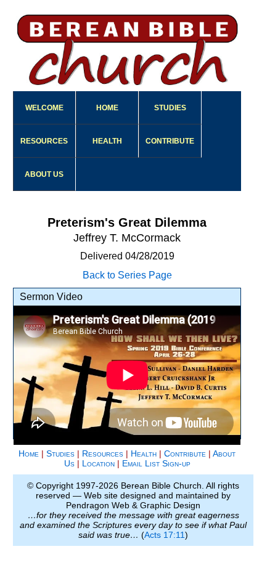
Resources (44, 141)
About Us (44, 174)
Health (107, 141)
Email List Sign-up (156, 463)
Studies (170, 108)
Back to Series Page (127, 275)
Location (98, 463)
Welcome (44, 108)
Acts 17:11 (164, 535)
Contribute (169, 141)
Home (107, 108)
